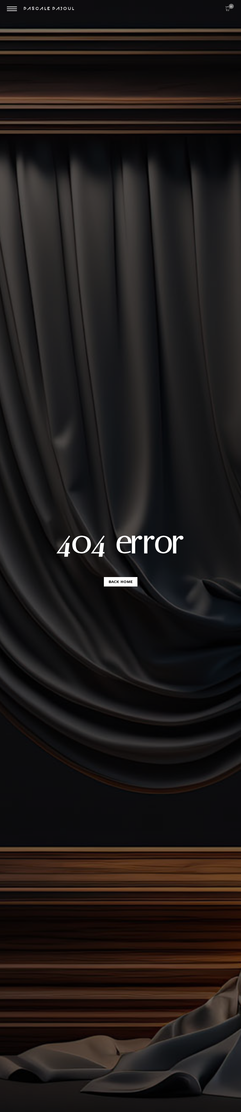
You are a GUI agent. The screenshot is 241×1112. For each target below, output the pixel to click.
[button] (120, 581)
